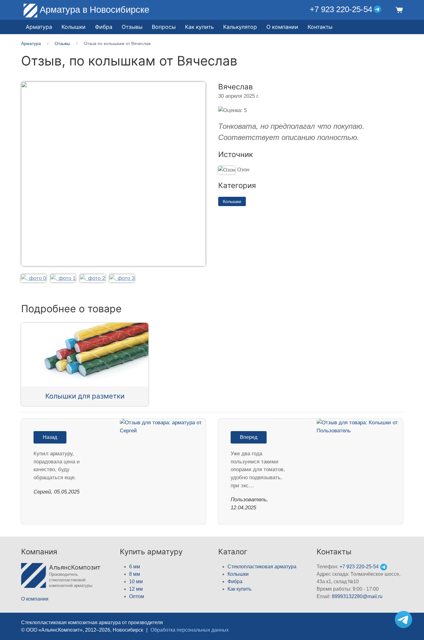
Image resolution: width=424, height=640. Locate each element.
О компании (282, 27)
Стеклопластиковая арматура (262, 566)
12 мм (136, 589)
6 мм (134, 566)
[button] (398, 9)
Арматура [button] (39, 27)
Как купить (239, 589)
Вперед (248, 437)
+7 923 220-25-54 (341, 9)
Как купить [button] (199, 27)
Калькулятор (240, 27)
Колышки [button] (73, 27)
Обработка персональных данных (190, 630)
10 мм (136, 581)
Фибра (103, 27)
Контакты (320, 27)
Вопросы (164, 27)
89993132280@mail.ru (357, 596)
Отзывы (132, 27)
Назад (50, 437)
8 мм (134, 574)
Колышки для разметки (84, 396)
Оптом (136, 596)
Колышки (232, 201)
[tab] (33, 278)
